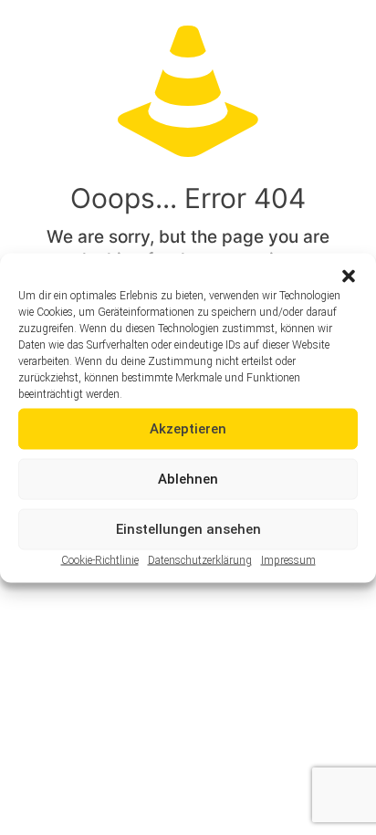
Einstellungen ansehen (188, 529)
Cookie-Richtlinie (100, 559)
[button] (348, 275)
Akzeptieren (188, 429)
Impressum (288, 559)
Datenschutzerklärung (200, 559)
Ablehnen (188, 479)
